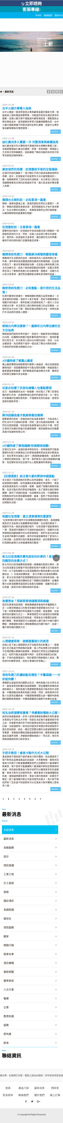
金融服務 (9, 847)
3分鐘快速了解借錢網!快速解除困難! (25, 445)
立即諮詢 (33, 3)
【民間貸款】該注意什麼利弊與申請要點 (28, 476)
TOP (56, 558)
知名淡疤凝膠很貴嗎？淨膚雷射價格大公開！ (31, 712)
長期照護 (9, 909)
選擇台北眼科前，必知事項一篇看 (24, 200)
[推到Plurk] (53, 91)
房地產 (7, 1034)
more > (55, 131)
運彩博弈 (9, 901)
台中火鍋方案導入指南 (16, 108)
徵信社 (7, 918)
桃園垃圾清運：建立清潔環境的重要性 (27, 516)
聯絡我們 (48, 15)
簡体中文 (59, 15)
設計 (6, 856)
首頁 (7, 1088)
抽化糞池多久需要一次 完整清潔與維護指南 (30, 142)
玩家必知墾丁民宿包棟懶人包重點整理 (27, 388)
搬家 (6, 936)
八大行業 (9, 989)
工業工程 (9, 874)
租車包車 (9, 954)
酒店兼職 (9, 963)
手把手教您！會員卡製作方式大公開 (25, 753)
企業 (6, 1007)
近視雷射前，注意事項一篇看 (21, 227)
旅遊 (6, 892)
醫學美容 (9, 980)
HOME (38, 15)
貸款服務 (9, 927)
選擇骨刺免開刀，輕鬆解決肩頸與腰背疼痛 (30, 254)
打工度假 (9, 883)
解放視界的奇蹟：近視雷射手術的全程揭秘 (30, 169)
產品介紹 (23, 1088)
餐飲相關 (9, 972)
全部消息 (9, 830)
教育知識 (9, 1016)
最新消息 (9, 838)
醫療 (6, 998)
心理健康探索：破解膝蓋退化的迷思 (25, 641)
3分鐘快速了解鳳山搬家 (17, 360)
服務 (6, 1025)
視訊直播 (9, 865)
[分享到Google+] (57, 91)
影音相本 (8, 1095)
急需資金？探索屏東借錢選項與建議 (25, 601)
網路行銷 (9, 945)
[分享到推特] (61, 91)
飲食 (6, 1043)
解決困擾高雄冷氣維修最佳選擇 (22, 415)
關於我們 (39, 1095)
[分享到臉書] (48, 91)
